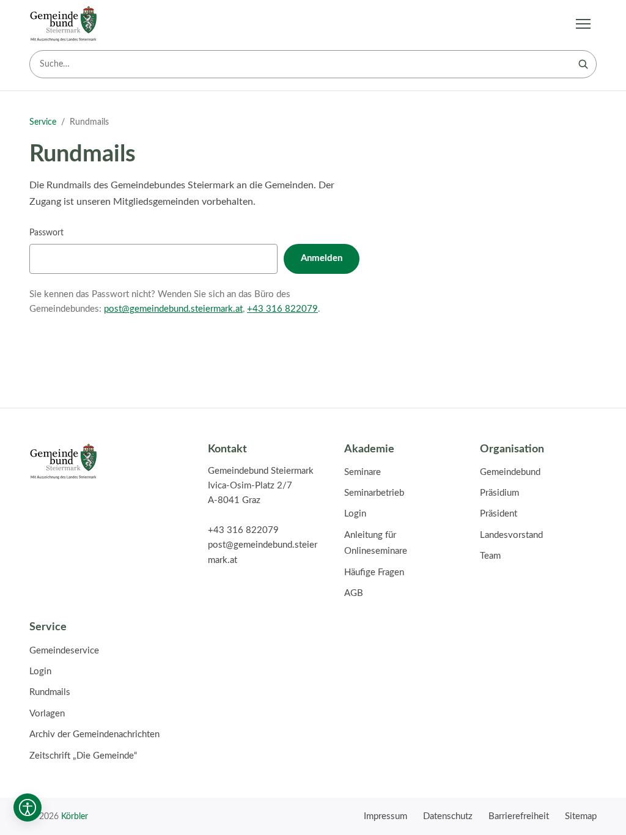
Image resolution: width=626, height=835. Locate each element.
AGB (353, 593)
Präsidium (499, 493)
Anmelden (321, 258)
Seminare (362, 472)
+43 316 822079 (282, 309)
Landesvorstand (511, 535)
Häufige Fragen (374, 572)
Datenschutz (448, 816)
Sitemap (581, 816)
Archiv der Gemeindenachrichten (94, 734)
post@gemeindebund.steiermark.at (173, 309)
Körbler (74, 816)
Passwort (46, 232)
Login (355, 513)
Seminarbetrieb (374, 493)
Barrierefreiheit (518, 816)
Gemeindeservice (64, 650)
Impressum (385, 816)
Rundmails (49, 692)
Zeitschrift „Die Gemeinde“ (83, 755)
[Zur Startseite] (63, 24)
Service (42, 122)
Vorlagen (47, 713)
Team (490, 556)
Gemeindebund (510, 472)
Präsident (498, 513)
